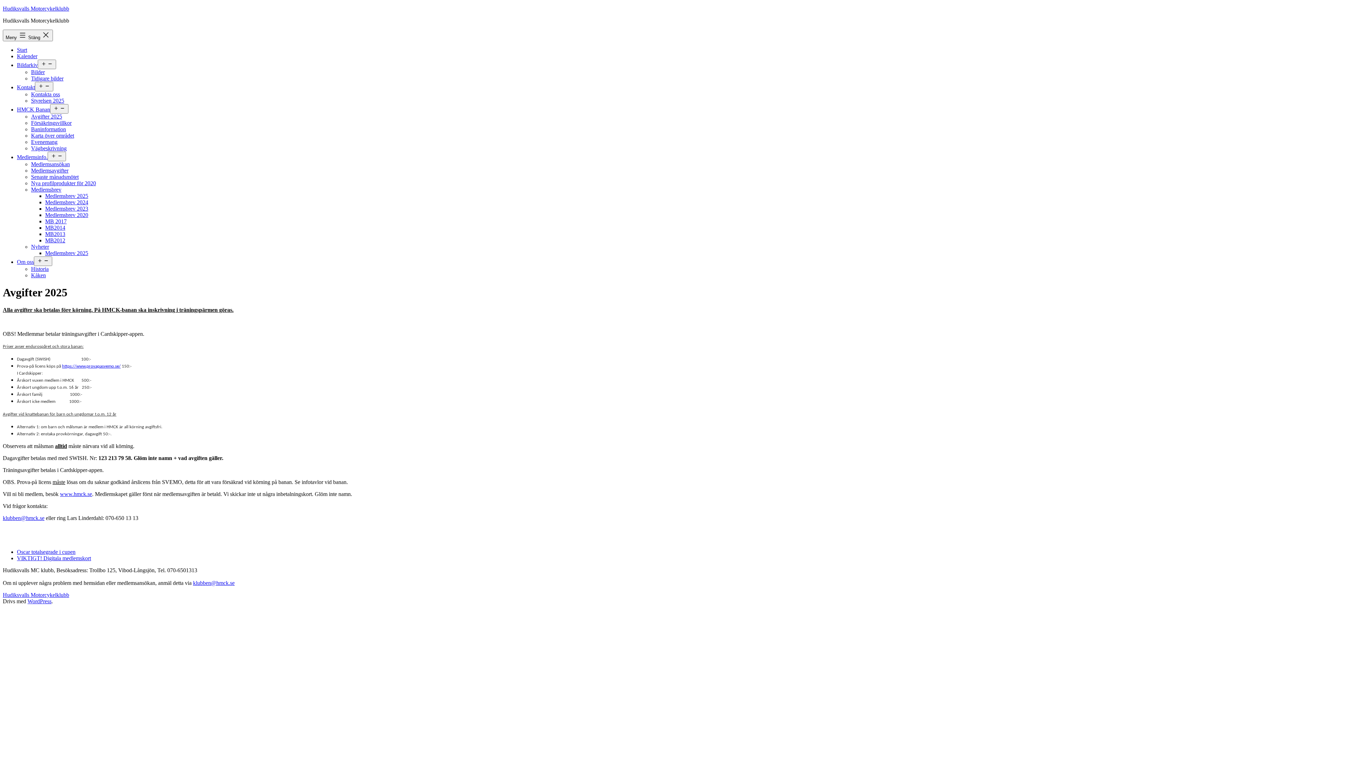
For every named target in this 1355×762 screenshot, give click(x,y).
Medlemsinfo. (32, 157)
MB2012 (55, 240)
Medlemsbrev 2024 (66, 202)
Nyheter (40, 247)
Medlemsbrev (46, 190)
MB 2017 (56, 221)
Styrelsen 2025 (47, 101)
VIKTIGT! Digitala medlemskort (54, 558)
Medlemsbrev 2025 (66, 196)
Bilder (38, 72)
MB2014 (55, 228)
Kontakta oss (45, 94)
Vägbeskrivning (49, 148)
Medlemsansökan (50, 164)
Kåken (38, 275)
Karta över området (52, 136)
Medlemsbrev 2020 (66, 215)
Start (22, 50)
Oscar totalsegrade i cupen (46, 552)
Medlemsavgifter (49, 171)
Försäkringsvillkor (51, 123)
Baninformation (48, 129)
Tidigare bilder (47, 78)
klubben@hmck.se (23, 518)
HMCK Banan (33, 110)
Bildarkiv (27, 65)
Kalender (27, 56)
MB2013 (55, 234)
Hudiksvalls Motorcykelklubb (36, 9)
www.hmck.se (76, 494)
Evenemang (44, 142)
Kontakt (26, 87)
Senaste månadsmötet (55, 177)
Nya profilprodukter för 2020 (63, 183)
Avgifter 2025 (46, 117)
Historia (40, 269)
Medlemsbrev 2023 (66, 209)
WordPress (40, 601)
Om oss (25, 262)
